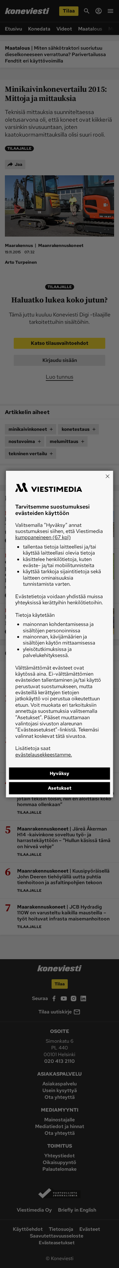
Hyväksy (59, 773)
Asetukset (59, 788)
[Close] (107, 476)
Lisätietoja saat (43, 751)
